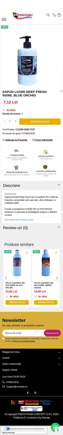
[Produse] (4, 19)
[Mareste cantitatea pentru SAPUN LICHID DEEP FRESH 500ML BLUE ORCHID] (15, 121)
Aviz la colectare (8, 432)
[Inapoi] (60, 91)
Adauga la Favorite (16, 140)
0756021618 (12, 382)
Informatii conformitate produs (19, 219)
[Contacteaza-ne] (54, 15)
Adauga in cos (40, 121)
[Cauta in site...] (48, 15)
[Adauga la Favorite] (27, 253)
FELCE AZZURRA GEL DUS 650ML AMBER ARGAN (44, 285)
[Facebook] (28, 392)
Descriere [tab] (11, 185)
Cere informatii (43, 140)
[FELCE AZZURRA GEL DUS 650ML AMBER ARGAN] (46, 263)
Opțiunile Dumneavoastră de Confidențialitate (27, 429)
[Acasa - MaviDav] (22, 15)
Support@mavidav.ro (16, 386)
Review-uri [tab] (15, 227)
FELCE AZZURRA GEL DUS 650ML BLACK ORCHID (15, 285)
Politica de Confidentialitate (23, 341)
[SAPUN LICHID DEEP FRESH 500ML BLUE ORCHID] (31, 56)
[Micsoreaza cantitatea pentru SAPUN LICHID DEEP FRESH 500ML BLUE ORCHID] (4, 121)
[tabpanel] (31, 56)
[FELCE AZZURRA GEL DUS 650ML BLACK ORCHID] (17, 263)
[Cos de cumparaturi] (59, 15)
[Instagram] (35, 392)
